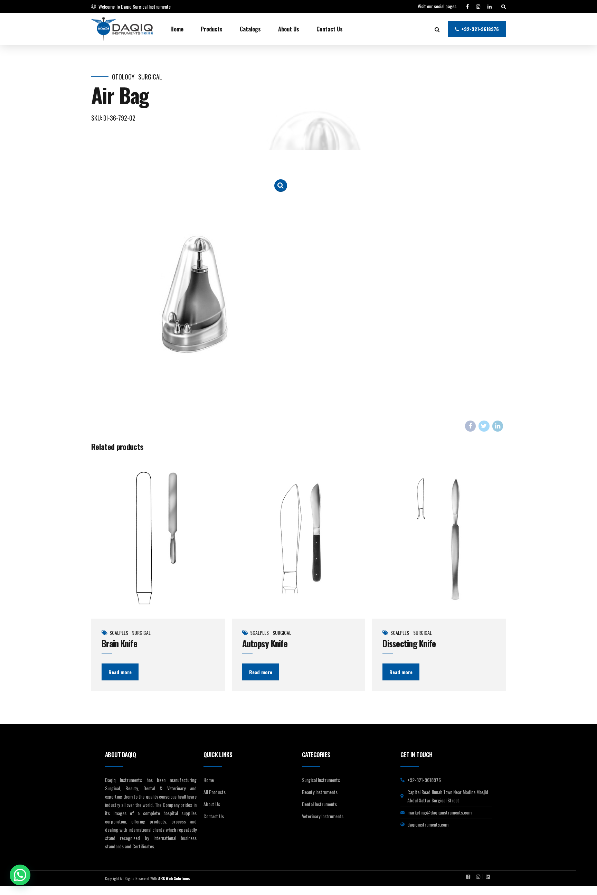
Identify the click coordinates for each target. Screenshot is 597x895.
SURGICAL (150, 77)
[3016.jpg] (158, 538)
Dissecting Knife (409, 643)
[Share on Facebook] (470, 426)
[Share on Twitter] (484, 426)
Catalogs (250, 29)
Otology (123, 77)
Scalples (119, 633)
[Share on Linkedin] (497, 426)
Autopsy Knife (264, 643)
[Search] (503, 6)
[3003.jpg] (439, 538)
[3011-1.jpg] (299, 538)
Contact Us (329, 29)
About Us (288, 29)
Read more (120, 672)
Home (176, 29)
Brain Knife (119, 643)
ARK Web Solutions (174, 878)
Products (211, 29)
